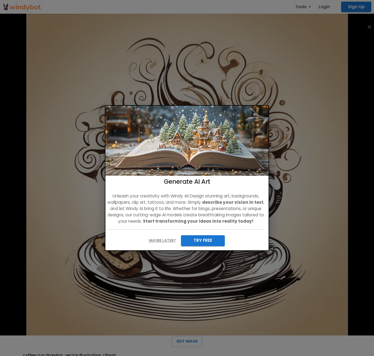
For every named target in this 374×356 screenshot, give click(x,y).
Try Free (203, 240)
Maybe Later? (162, 240)
